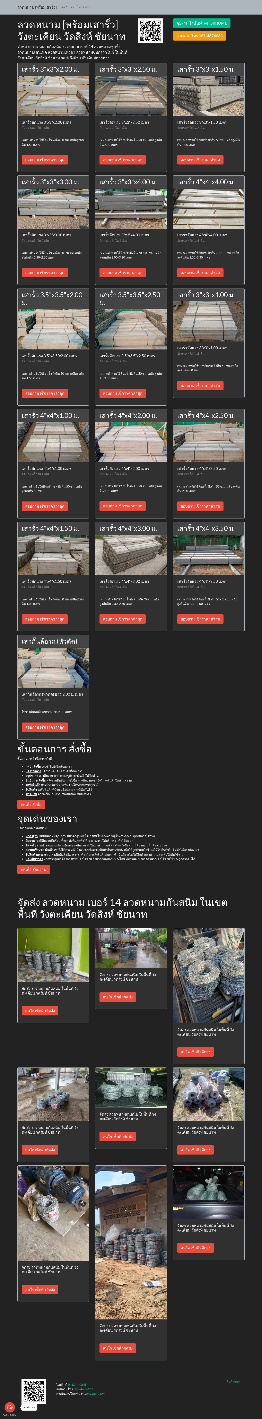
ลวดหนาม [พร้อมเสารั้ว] (37, 7)
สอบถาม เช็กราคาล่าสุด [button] (44, 159)
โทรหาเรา (83, 7)
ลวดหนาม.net (95, 1394)
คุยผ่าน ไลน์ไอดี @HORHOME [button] (201, 23)
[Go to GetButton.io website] (9, 1415)
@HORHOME (77, 1384)
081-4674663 (83, 1389)
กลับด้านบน (232, 1381)
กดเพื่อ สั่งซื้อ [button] (31, 804)
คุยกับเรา (68, 7)
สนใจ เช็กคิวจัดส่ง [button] (40, 1010)
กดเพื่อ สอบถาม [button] (33, 869)
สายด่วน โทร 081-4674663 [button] (199, 35)
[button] (150, 30)
